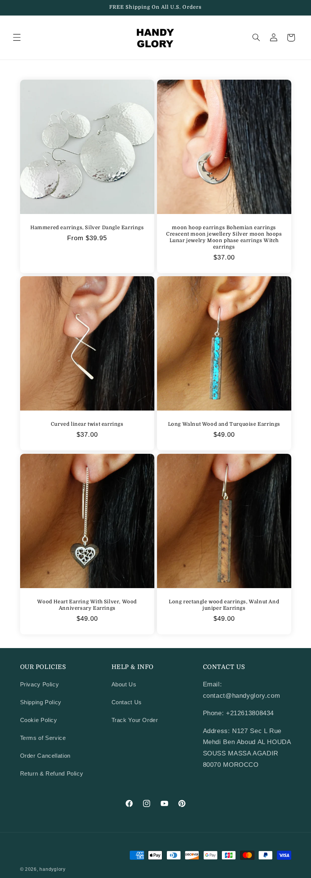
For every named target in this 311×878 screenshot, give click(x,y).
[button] (16, 37)
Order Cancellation (45, 756)
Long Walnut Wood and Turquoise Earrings (224, 424)
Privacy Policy (39, 684)
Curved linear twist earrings (86, 424)
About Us (124, 684)
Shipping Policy (40, 702)
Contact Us (127, 702)
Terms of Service (43, 738)
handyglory (52, 869)
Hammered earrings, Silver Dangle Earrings (87, 227)
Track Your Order (135, 720)
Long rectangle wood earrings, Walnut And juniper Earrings (224, 604)
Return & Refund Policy (51, 774)
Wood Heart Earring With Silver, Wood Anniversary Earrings (87, 604)
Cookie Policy (38, 720)
